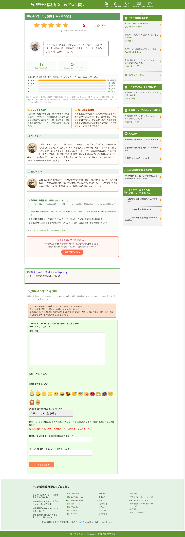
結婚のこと (103, 504)
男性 (38, 374)
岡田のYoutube (72, 507)
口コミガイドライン (74, 504)
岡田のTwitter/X (73, 510)
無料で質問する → (72, 252)
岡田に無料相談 (73, 494)
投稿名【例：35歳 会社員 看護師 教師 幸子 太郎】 (50, 436)
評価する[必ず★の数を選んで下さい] (45, 409)
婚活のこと (103, 507)
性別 (31, 374)
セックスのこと (104, 510)
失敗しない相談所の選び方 (42, 230)
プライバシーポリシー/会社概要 (142, 497)
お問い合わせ (61, 309)
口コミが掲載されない (75, 497)
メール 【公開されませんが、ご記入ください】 (49, 449)
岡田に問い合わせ (136, 513)
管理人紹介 (134, 494)
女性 (45, 374)
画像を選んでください (38, 384)
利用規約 (133, 509)
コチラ (81, 522)
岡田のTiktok (72, 514)
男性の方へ (103, 494)
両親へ (101, 500)
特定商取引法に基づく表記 (140, 500)
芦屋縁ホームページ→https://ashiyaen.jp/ (47, 272)
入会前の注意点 (59, 230)
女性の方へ (103, 497)
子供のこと (103, 514)
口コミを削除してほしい (76, 500)
